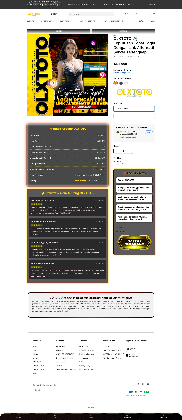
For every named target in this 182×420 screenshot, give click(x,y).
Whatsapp (127, 417)
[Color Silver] (126, 83)
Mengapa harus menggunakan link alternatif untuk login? (133, 188)
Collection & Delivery (87, 350)
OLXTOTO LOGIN (66, 21)
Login (55, 417)
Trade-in (59, 366)
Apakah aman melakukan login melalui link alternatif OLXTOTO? (132, 198)
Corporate (60, 350)
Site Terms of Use (86, 370)
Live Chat (163, 417)
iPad (34, 350)
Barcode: (129, 56)
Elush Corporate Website (112, 358)
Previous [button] (28, 4)
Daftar (91, 417)
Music (35, 373)
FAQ (81, 362)
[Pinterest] (124, 232)
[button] (30, 21)
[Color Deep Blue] (121, 83)
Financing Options (63, 362)
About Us (106, 346)
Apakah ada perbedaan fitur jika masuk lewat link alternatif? (132, 218)
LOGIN (59, 31)
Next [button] (154, 4)
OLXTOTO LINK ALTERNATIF (114, 21)
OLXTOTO (30, 21)
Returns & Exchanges (87, 354)
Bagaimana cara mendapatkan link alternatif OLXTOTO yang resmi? (133, 208)
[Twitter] (121, 232)
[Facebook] (117, 232)
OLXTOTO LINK (46, 21)
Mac (34, 346)
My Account (83, 346)
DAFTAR (123, 31)
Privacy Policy (84, 366)
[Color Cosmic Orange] (115, 83)
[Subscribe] (65, 390)
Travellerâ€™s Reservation (66, 370)
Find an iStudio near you (112, 350)
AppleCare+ (60, 346)
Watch (35, 358)
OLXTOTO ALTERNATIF (88, 21)
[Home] (34, 14)
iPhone (35, 354)
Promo (18, 417)
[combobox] (91, 14)
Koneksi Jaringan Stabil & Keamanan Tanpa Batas (119, 4)
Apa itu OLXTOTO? (126, 180)
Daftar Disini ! (53, 6)
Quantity (116, 146)
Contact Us (83, 358)
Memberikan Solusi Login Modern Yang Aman (82, 4)
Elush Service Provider (64, 358)
